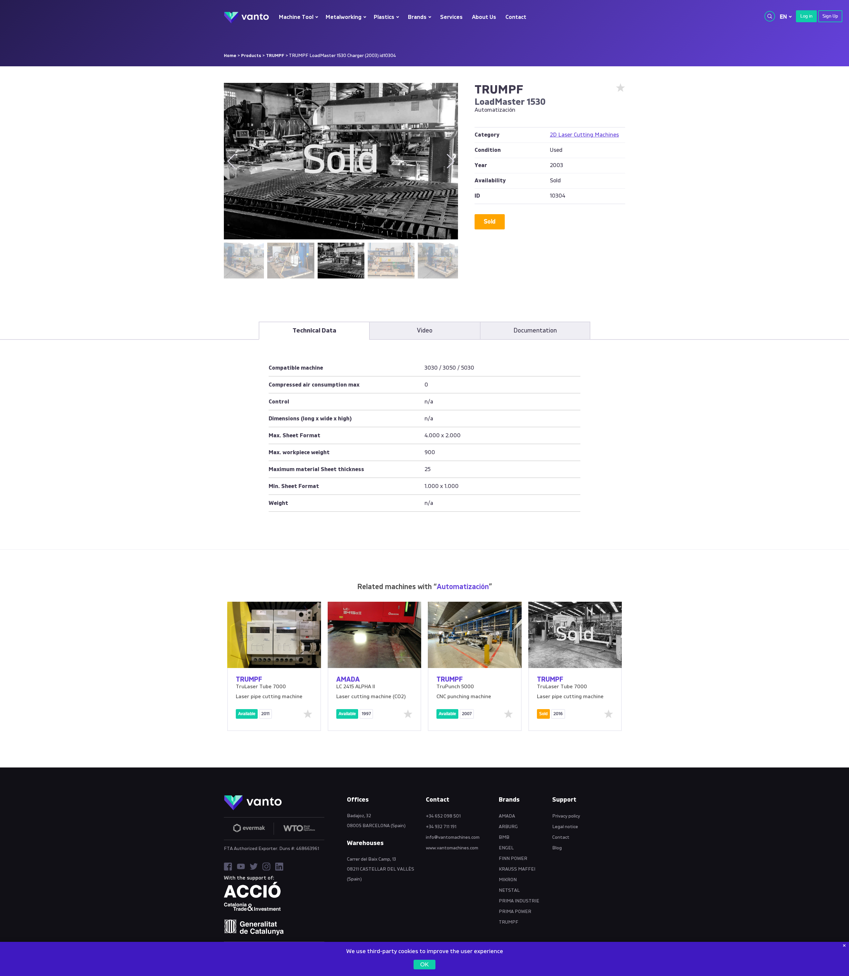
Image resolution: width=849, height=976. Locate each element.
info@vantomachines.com (453, 837)
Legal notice (565, 826)
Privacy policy (566, 816)
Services (451, 17)
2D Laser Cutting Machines (584, 135)
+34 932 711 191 (441, 826)
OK (424, 964)
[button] (450, 161)
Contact (515, 17)
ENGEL (506, 848)
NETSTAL (509, 890)
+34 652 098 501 (443, 816)
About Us (484, 17)
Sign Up (830, 16)
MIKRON (508, 880)
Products (251, 55)
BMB (504, 837)
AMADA (507, 816)
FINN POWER (513, 858)
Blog (557, 848)
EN (783, 17)
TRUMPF (275, 55)
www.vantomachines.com (452, 848)
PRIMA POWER (515, 911)
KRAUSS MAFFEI (517, 869)
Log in (806, 16)
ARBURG (508, 826)
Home (230, 55)
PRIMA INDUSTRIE (519, 901)
